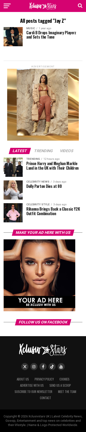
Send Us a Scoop (60, 385)
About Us (23, 379)
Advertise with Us (32, 385)
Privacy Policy (44, 379)
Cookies (64, 379)
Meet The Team (67, 391)
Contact (45, 398)
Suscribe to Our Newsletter (33, 391)
